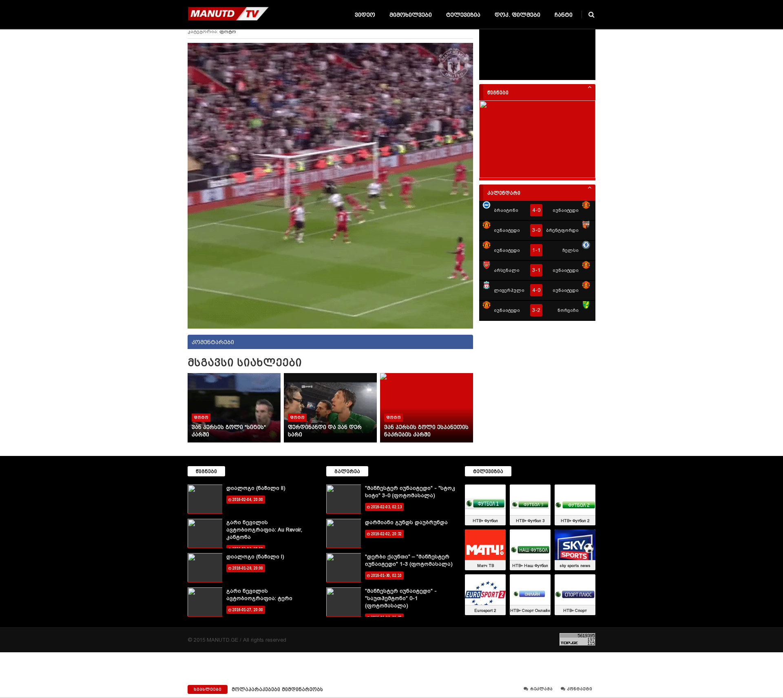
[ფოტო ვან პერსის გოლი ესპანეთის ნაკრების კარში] (426, 377)
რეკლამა (541, 689)
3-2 (536, 310)
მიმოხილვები (410, 15)
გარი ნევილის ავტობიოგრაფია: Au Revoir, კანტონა (264, 529)
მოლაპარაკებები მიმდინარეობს (277, 689)
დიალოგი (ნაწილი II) (255, 488)
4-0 (536, 210)
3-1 (536, 270)
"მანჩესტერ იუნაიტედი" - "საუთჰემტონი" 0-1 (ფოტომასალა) (401, 598)
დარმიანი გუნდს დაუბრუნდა (406, 522)
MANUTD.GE (222, 640)
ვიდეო (365, 15)
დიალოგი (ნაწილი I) (255, 557)
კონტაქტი (579, 689)
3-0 (536, 230)
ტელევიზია (463, 15)
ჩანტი (564, 15)
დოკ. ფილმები (517, 15)
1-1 (536, 250)
